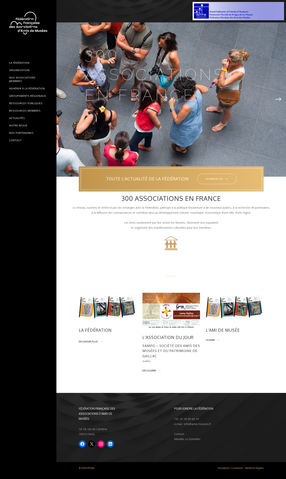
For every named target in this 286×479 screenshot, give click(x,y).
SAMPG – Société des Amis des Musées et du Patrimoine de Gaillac (171, 351)
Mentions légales (254, 468)
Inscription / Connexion (230, 468)
